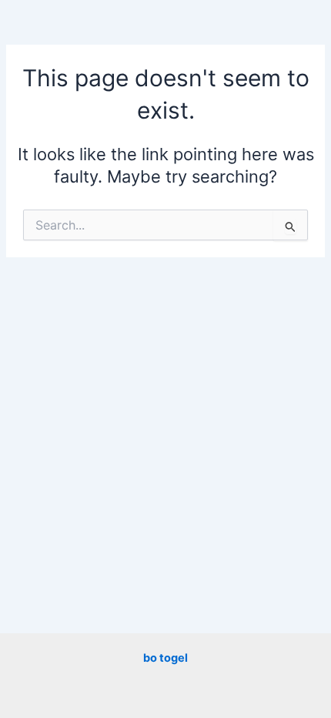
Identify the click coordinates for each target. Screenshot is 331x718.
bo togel (165, 658)
